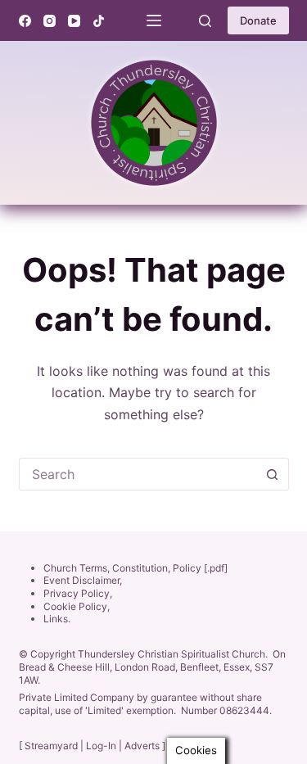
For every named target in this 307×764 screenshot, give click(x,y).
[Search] (205, 21)
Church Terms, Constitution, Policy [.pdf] (135, 568)
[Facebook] (25, 21)
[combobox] (138, 474)
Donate (258, 20)
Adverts (142, 745)
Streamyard (51, 745)
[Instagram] (49, 21)
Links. (56, 619)
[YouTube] (74, 21)
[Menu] (154, 20)
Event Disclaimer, (82, 580)
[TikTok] (99, 21)
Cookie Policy (75, 606)
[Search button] (272, 474)
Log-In (101, 745)
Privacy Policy (76, 593)
